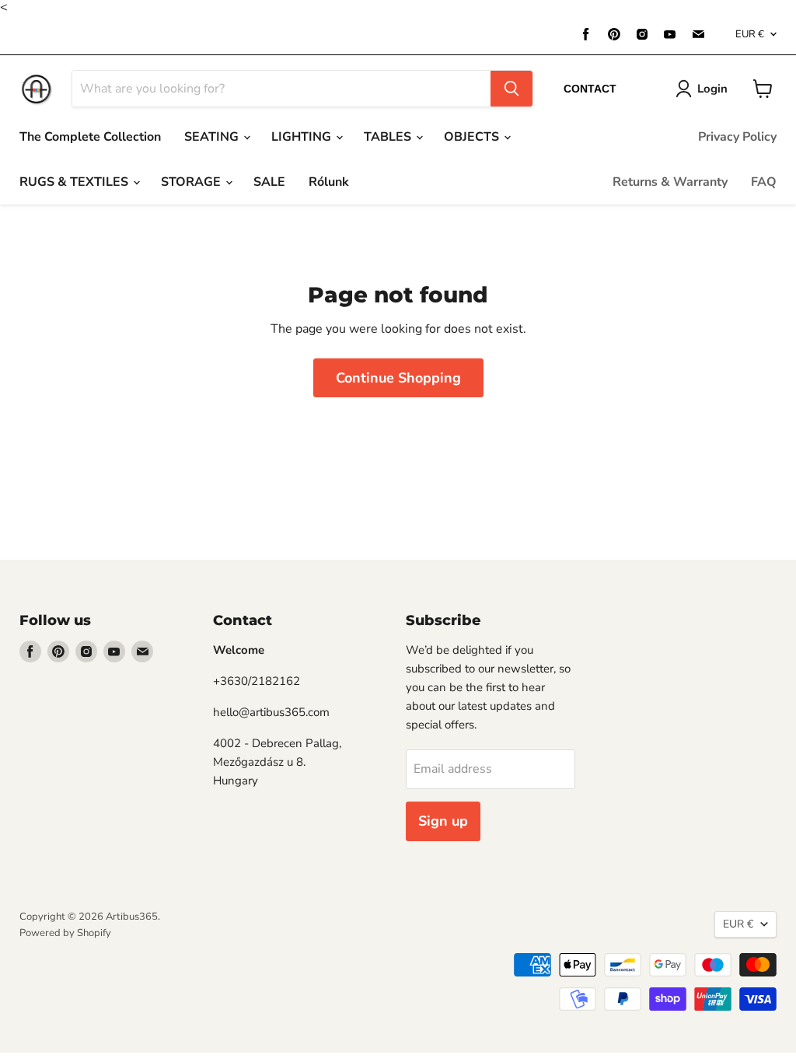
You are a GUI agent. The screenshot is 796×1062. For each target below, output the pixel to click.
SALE (269, 181)
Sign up (443, 821)
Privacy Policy (737, 136)
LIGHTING (302, 136)
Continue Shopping (398, 378)
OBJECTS (473, 136)
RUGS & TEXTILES (75, 181)
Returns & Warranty (670, 181)
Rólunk (329, 181)
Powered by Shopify (65, 933)
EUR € (749, 34)
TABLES (389, 136)
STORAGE (192, 181)
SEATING (213, 136)
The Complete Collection (90, 136)
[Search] (511, 89)
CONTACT (590, 88)
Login (712, 88)
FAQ (764, 181)
